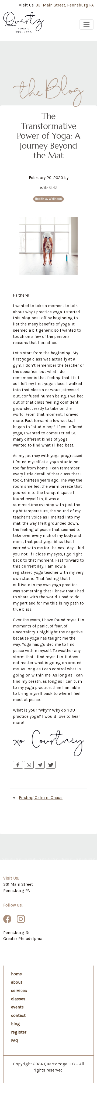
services (19, 990)
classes (18, 999)
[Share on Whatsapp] (29, 765)
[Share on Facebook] (18, 765)
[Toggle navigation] (86, 24)
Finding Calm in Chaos (41, 797)
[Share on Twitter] (51, 765)
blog (15, 1023)
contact (18, 1015)
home (16, 973)
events (17, 1007)
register (18, 1032)
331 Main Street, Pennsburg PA (65, 5)
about (16, 982)
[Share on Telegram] (40, 765)
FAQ (14, 1040)
